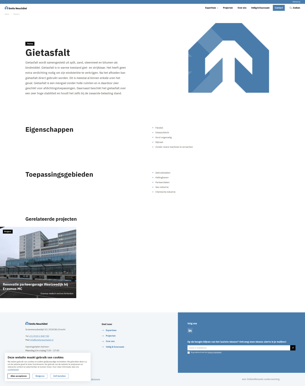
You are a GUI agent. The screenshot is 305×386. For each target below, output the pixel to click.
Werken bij (296, 2)
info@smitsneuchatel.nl (41, 340)
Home (7, 14)
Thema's (16, 14)
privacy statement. (215, 352)
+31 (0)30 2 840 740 (39, 336)
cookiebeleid (13, 369)
